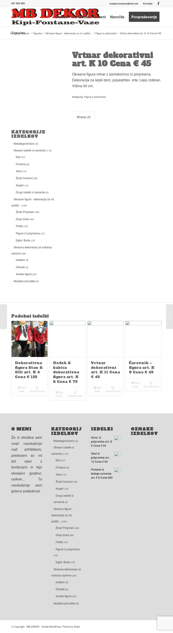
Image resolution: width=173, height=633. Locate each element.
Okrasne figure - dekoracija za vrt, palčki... (62, 515)
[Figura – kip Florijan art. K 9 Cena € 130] (169, 316)
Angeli (20, 185)
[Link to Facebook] (158, 3)
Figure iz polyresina (28, 233)
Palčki (19, 226)
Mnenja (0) (84, 117)
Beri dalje (22, 389)
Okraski (20, 267)
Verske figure (24, 274)
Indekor (20, 260)
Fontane (21, 164)
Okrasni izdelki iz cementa (30, 150)
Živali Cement (24, 178)
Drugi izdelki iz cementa (30, 192)
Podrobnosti (37, 391)
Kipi (18, 157)
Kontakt (148, 3)
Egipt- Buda (23, 240)
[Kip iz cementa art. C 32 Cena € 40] (3, 316)
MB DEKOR (33, 626)
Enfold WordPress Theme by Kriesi (61, 626)
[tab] (83, 117)
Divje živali (22, 219)
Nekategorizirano (24, 143)
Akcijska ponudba (24, 281)
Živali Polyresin (25, 212)
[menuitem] (124, 3)
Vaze (19, 171)
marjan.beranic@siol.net (123, 3)
